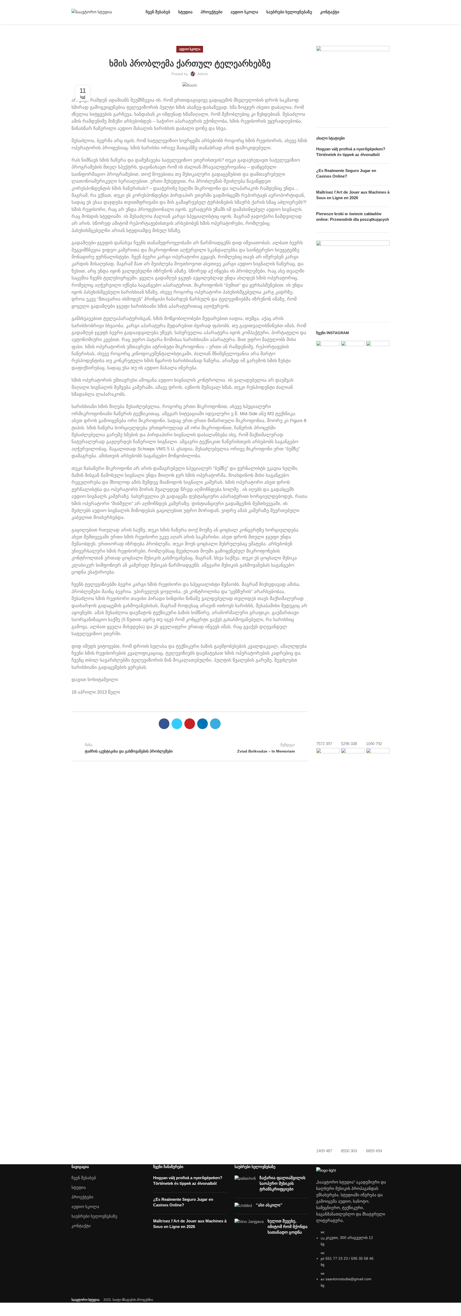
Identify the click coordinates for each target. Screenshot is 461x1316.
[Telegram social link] (215, 723)
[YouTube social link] (380, 12)
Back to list (190, 748)
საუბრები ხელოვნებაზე (94, 1216)
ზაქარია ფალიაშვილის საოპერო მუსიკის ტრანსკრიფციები (282, 1183)
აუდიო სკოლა (189, 49)
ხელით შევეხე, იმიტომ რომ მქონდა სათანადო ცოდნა (288, 1226)
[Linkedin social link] (202, 723)
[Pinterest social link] (189, 723)
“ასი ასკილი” (269, 1205)
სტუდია (78, 1187)
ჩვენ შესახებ (83, 1177)
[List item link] (353, 1261)
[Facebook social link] (368, 12)
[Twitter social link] (177, 723)
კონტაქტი (81, 1225)
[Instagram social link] (374, 12)
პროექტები (82, 1197)
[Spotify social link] (386, 12)
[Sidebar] (6, 1309)
